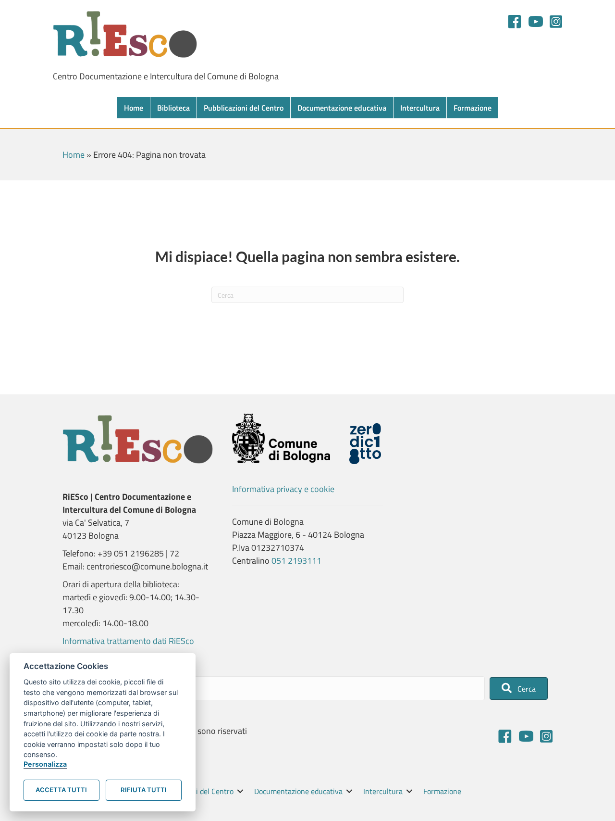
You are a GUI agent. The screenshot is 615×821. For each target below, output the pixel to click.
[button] (519, 688)
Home (133, 108)
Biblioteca (173, 108)
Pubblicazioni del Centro (243, 108)
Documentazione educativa (341, 108)
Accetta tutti (61, 790)
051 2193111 (296, 560)
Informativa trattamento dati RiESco (128, 640)
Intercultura (420, 108)
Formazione (473, 108)
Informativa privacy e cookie (283, 488)
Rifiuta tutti (144, 790)
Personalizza (45, 764)
